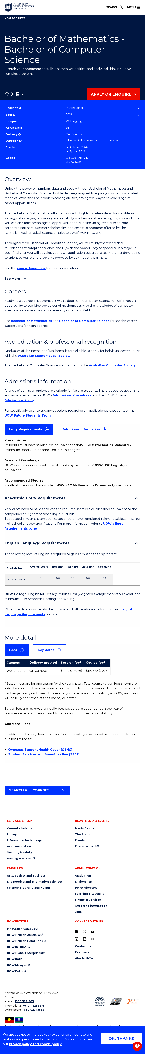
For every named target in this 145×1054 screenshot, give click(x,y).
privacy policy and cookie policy (35, 1044)
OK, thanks (121, 1038)
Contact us (83, 946)
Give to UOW (84, 958)
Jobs (78, 911)
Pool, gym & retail (19, 858)
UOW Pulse (15, 971)
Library (12, 834)
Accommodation (19, 846)
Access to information (91, 905)
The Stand (82, 834)
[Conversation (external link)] (92, 939)
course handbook (31, 268)
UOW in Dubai (17, 947)
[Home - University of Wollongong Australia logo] (19, 7)
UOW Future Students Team (28, 415)
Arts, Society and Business (26, 875)
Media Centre (85, 828)
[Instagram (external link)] (76, 939)
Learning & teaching (89, 893)
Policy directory (86, 887)
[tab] (29, 429)
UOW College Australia (23, 935)
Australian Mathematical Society (44, 356)
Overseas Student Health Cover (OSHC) (40, 749)
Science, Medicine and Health (28, 887)
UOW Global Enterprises (24, 953)
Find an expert (85, 846)
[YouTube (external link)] (92, 931)
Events (80, 840)
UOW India (14, 959)
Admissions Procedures (72, 395)
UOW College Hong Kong (25, 941)
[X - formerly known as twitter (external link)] (84, 931)
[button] (7, 94)
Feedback (82, 952)
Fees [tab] (13, 650)
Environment (84, 881)
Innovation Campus (21, 929)
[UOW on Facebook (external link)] (76, 931)
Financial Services (88, 899)
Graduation (83, 875)
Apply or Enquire (111, 94)
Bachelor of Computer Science (84, 321)
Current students (19, 828)
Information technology (24, 840)
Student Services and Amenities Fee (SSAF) (44, 754)
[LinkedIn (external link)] (84, 939)
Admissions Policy (19, 400)
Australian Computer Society (112, 365)
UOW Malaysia (17, 965)
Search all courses (29, 790)
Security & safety (19, 852)
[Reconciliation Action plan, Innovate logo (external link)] (99, 1001)
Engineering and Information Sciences (35, 881)
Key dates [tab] (46, 650)
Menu (131, 7)
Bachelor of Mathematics (31, 321)
